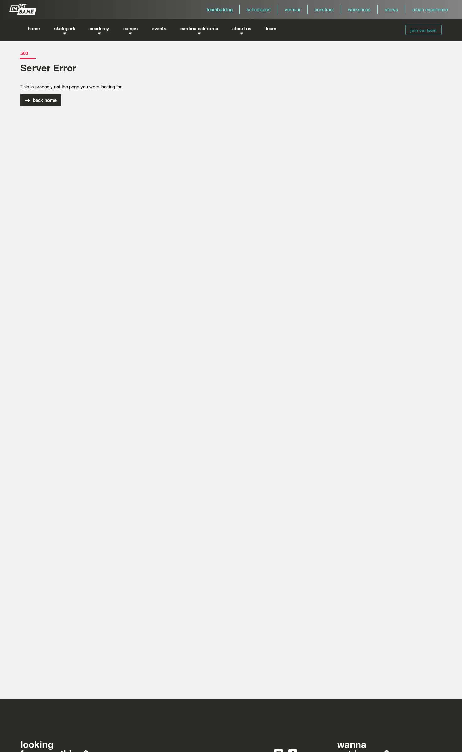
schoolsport (259, 9)
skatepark (64, 28)
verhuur (292, 9)
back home (44, 100)
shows (391, 9)
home (34, 28)
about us (241, 28)
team (271, 28)
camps (130, 28)
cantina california (199, 28)
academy (99, 28)
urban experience (430, 9)
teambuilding (220, 9)
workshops (359, 9)
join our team (423, 30)
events (159, 28)
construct (324, 9)
